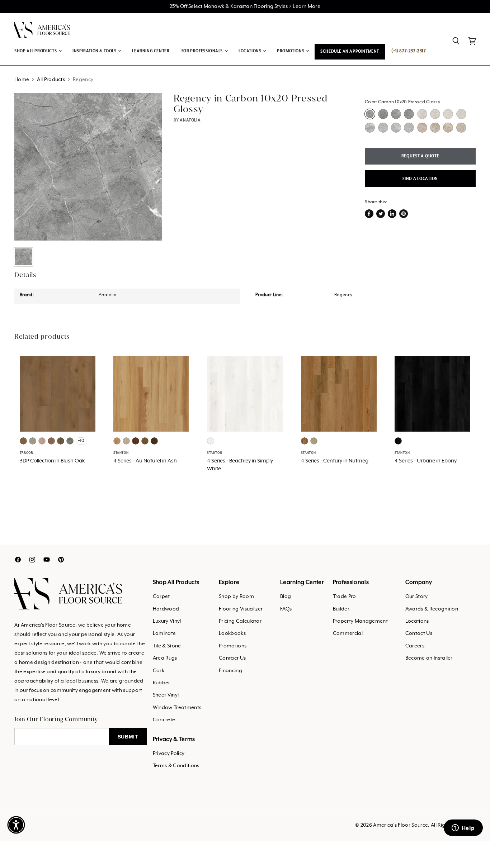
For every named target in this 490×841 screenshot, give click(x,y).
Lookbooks (232, 633)
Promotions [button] (291, 51)
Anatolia (190, 120)
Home (21, 79)
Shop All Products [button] (36, 51)
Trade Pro (344, 596)
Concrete (164, 720)
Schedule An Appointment (349, 51)
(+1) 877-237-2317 (408, 51)
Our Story (416, 596)
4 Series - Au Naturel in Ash (145, 461)
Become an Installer (429, 658)
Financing (230, 671)
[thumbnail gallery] (23, 257)
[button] (16, 825)
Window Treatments (177, 708)
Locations (417, 621)
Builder (341, 609)
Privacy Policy (168, 753)
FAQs (286, 609)
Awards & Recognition (431, 609)
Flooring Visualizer (241, 609)
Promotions (232, 646)
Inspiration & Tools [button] (94, 51)
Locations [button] (250, 51)
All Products (51, 79)
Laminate (164, 633)
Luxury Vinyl (167, 621)
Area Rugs (165, 658)
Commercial (348, 633)
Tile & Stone (167, 646)
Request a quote (420, 156)
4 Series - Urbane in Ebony (426, 461)
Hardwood (166, 609)
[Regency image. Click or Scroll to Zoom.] (88, 167)
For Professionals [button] (203, 51)
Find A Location (420, 178)
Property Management (360, 621)
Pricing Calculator (240, 621)
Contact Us (232, 658)
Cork (158, 671)
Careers (414, 646)
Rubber (161, 683)
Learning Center (150, 51)
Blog (285, 596)
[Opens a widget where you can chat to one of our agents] (463, 828)
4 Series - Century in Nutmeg (334, 461)
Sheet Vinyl (166, 695)
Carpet (161, 596)
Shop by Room (236, 596)
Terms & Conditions (176, 766)
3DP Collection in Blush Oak (52, 461)
